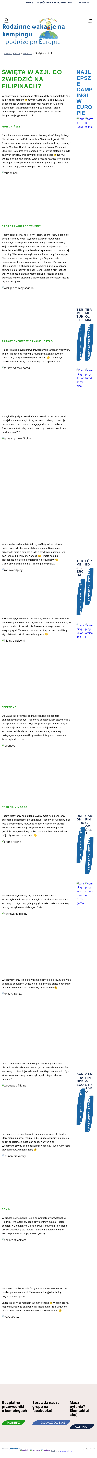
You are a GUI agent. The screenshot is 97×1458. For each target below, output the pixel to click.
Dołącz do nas (53, 1422)
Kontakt (83, 2)
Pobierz (13, 1422)
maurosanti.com (66, 1451)
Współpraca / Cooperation (54, 2)
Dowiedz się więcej (81, 342)
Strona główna (12, 53)
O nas (29, 2)
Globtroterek (14, 1449)
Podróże (27, 53)
